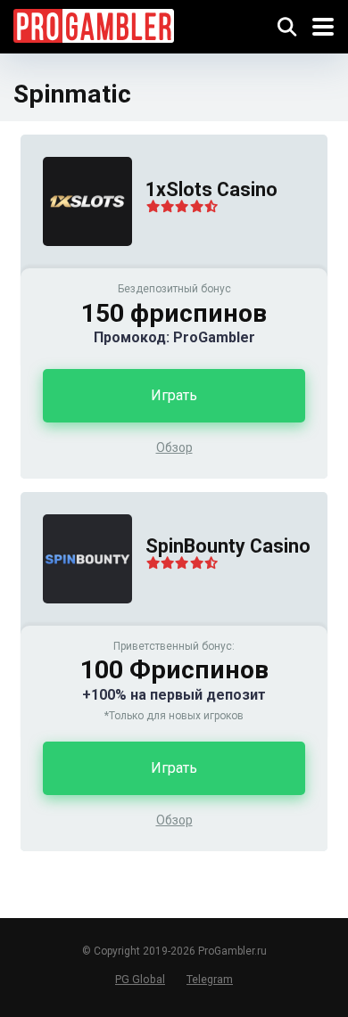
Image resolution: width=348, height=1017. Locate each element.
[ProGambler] (93, 23)
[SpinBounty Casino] (76, 620)
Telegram (209, 979)
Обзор (174, 447)
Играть (174, 395)
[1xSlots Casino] (76, 263)
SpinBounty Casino (228, 546)
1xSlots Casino (211, 189)
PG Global (140, 979)
